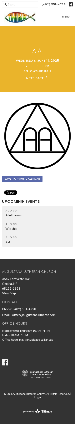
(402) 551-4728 (53, 4)
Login (37, 397)
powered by (35, 415)
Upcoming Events (21, 201)
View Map (9, 293)
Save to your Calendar (22, 178)
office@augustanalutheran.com (33, 315)
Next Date (35, 78)
